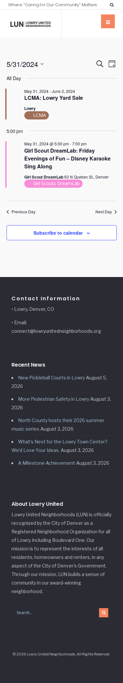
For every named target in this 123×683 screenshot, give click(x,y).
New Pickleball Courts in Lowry (51, 377)
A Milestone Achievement (46, 463)
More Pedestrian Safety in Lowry (53, 399)
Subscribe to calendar (58, 232)
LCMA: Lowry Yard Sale (53, 97)
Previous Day (23, 211)
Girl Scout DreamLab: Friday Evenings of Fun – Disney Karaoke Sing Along (67, 158)
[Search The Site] (113, 4)
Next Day (103, 211)
